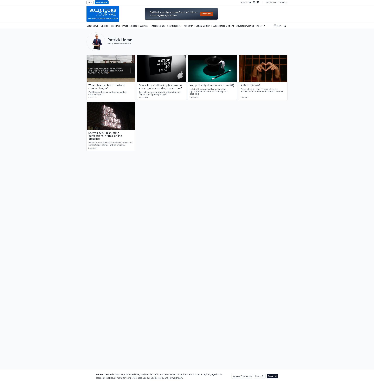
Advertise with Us (245, 25)
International (158, 25)
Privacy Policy (175, 378)
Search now (206, 14)
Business (144, 25)
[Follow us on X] (254, 2)
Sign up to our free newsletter (277, 2)
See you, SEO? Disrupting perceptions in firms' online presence (105, 136)
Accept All (272, 376)
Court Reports (174, 25)
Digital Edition (203, 25)
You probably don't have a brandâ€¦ (212, 85)
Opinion (105, 25)
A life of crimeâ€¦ (250, 85)
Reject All (259, 376)
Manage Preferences (242, 376)
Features (115, 25)
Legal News (92, 25)
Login (90, 2)
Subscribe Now (101, 2)
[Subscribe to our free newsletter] (258, 2)
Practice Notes (129, 25)
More (259, 25)
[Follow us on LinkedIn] (250, 2)
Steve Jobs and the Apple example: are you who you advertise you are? (160, 86)
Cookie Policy (157, 378)
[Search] (285, 26)
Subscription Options (223, 25)
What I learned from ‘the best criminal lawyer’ (106, 86)
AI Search (188, 25)
